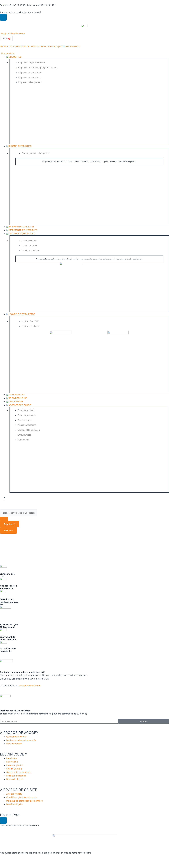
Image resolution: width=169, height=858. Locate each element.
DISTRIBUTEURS (16, 394)
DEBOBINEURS (15, 401)
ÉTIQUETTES (14, 57)
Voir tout (8, 530)
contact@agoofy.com (29, 685)
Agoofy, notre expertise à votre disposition (21, 12)
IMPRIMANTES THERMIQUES (22, 230)
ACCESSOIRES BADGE (19, 405)
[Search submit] (4, 519)
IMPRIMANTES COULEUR (21, 226)
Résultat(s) (9, 524)
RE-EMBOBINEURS (17, 398)
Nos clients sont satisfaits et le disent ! (19, 825)
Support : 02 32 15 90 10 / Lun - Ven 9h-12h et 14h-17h (27, 5)
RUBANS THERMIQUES (19, 146)
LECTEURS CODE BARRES (21, 233)
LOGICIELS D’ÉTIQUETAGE (21, 314)
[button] (14, 33)
